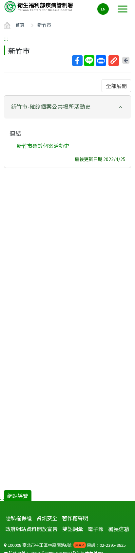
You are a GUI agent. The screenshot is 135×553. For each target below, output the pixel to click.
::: (6, 38)
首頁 (20, 24)
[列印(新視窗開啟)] (101, 60)
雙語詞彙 (72, 529)
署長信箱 (118, 529)
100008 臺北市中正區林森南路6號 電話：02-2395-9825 (66, 545)
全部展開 (116, 86)
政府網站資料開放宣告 (31, 529)
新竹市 (44, 24)
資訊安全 (46, 518)
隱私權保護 (19, 518)
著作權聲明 (75, 518)
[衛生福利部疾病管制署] (39, 6)
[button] (67, 106)
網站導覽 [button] (17, 496)
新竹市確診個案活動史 (43, 146)
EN (103, 8)
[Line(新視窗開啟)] (89, 60)
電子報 (96, 529)
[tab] (67, 107)
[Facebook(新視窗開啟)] (77, 60)
